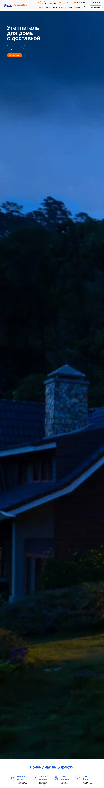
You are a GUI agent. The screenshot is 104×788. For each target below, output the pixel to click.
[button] (96, 7)
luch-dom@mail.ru (81, 2)
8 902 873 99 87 (96, 2)
